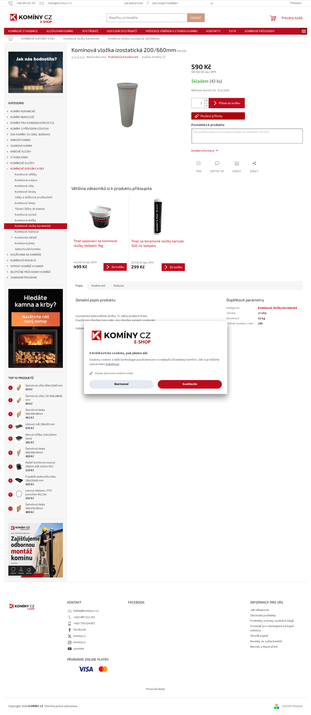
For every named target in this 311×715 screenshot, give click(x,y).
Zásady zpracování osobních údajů (114, 373)
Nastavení (121, 384)
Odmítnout (112, 364)
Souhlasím (190, 384)
